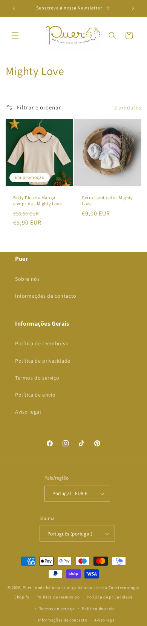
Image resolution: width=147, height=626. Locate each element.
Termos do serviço (37, 377)
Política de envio (35, 394)
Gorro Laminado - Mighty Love (107, 200)
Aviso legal (28, 411)
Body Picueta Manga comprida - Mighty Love (37, 200)
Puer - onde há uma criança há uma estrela (65, 587)
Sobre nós (27, 278)
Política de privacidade (42, 360)
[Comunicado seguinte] (133, 8)
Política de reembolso (42, 343)
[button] (15, 35)
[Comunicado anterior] (14, 8)
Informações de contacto (46, 295)
